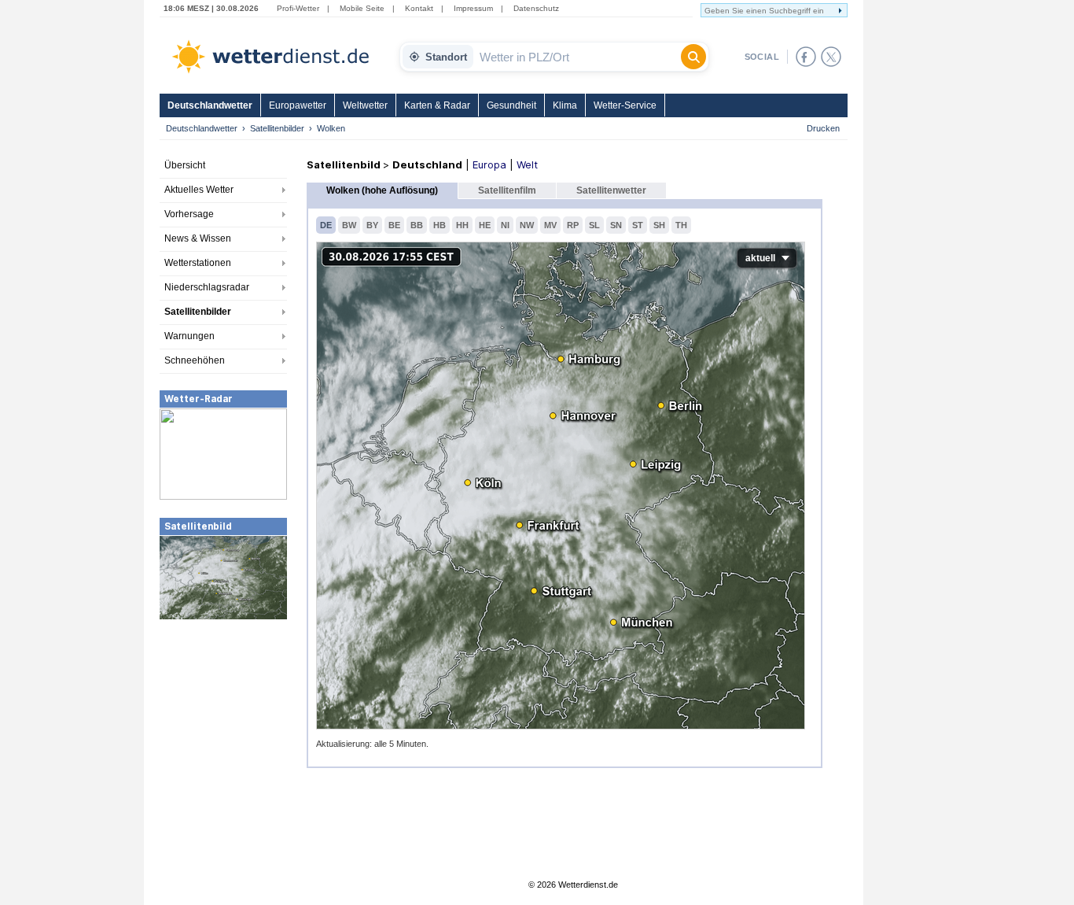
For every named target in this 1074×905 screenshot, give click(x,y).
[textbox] (577, 56)
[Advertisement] (223, 739)
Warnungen (189, 336)
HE (485, 225)
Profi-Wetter (298, 8)
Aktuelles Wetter (199, 189)
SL (594, 225)
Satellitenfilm (507, 190)
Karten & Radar (437, 105)
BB (416, 225)
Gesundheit (511, 105)
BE (394, 225)
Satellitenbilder (277, 128)
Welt (527, 164)
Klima (565, 105)
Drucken (823, 128)
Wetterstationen (197, 262)
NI (505, 225)
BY (372, 225)
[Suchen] (693, 56)
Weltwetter (365, 105)
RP (573, 225)
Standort (446, 57)
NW (527, 225)
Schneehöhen (194, 360)
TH (681, 225)
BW (349, 225)
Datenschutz (536, 8)
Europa (489, 164)
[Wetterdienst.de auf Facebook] (806, 56)
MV (550, 225)
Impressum (473, 8)
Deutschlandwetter (209, 105)
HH (462, 225)
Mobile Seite (362, 8)
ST (637, 225)
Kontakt (419, 8)
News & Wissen (197, 238)
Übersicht (184, 165)
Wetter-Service (625, 105)
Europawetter (297, 105)
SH (659, 225)
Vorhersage (189, 214)
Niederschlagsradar (206, 287)
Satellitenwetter (611, 190)
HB (439, 225)
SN (616, 225)
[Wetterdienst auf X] (831, 56)
